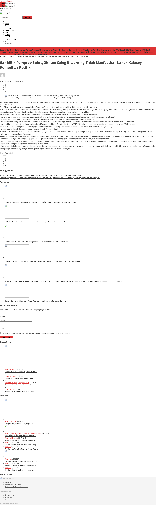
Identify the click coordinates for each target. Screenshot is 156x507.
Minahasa (14, 438)
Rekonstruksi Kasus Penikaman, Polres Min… (21, 440)
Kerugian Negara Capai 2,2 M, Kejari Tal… (19, 423)
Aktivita (7, 421)
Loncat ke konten (6, 1)
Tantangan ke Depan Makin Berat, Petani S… (21, 378)
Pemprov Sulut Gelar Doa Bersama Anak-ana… (21, 385)
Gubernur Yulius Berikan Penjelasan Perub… (21, 372)
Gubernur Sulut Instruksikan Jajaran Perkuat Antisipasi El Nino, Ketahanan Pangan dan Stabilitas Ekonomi (37, 50)
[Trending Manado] (7, 13)
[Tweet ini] (6, 87)
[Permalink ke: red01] (2, 77)
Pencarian (27, 17)
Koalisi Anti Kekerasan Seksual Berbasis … (20, 436)
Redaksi (8, 482)
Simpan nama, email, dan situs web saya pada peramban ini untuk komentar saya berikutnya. (36, 333)
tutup (3, 3)
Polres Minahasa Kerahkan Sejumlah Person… (21, 461)
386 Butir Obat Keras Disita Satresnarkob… (20, 470)
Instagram (10, 500)
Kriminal (14, 421)
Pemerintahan (36, 433)
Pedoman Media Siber (13, 484)
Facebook (10, 495)
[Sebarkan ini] (6, 85)
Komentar (3, 316)
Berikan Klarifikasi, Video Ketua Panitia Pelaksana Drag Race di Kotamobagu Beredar (35, 301)
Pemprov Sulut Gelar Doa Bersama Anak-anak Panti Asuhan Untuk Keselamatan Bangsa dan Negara (35, 52)
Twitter (9, 498)
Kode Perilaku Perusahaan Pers (16, 487)
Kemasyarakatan (11, 383)
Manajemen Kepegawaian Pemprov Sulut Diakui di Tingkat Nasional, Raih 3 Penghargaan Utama (40, 175)
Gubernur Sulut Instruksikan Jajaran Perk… (20, 391)
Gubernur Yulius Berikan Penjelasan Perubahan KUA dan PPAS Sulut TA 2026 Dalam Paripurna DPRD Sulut (113, 50)
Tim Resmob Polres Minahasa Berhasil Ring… (21, 444)
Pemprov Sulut (10, 369)
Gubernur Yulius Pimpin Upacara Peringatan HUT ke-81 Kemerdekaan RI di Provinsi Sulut (36, 242)
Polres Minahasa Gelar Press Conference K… (21, 465)
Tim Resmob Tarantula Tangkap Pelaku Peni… (21, 449)
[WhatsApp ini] (6, 92)
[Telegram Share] (6, 89)
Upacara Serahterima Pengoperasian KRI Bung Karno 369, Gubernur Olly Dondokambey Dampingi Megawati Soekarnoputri (50, 178)
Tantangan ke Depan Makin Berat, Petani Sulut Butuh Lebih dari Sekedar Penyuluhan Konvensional (106, 52)
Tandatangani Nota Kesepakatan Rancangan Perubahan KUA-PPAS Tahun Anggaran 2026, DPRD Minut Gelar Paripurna (46, 261)
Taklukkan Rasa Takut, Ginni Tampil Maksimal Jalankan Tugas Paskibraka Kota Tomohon (36, 222)
